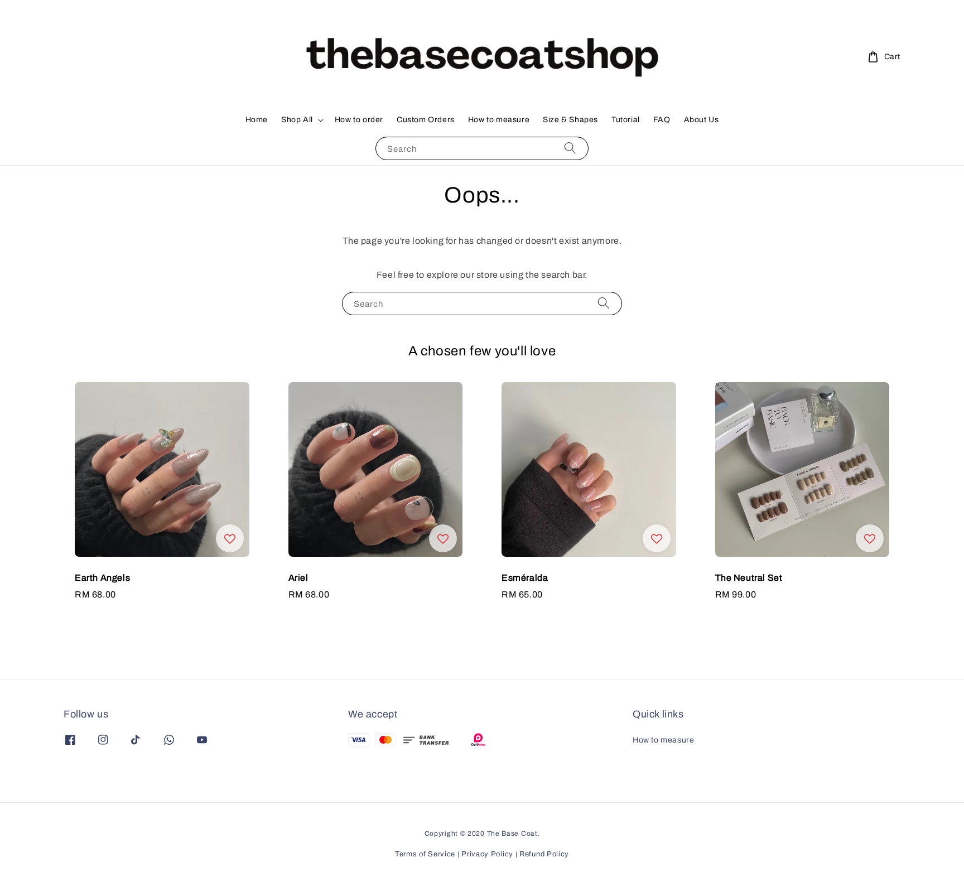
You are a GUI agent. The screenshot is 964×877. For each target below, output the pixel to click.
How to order (359, 119)
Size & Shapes (570, 119)
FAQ (662, 119)
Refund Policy (544, 854)
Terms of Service (425, 854)
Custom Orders (426, 119)
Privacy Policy (487, 854)
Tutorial (625, 119)
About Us (701, 119)
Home (256, 119)
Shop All (297, 119)
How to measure (498, 119)
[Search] (570, 148)
